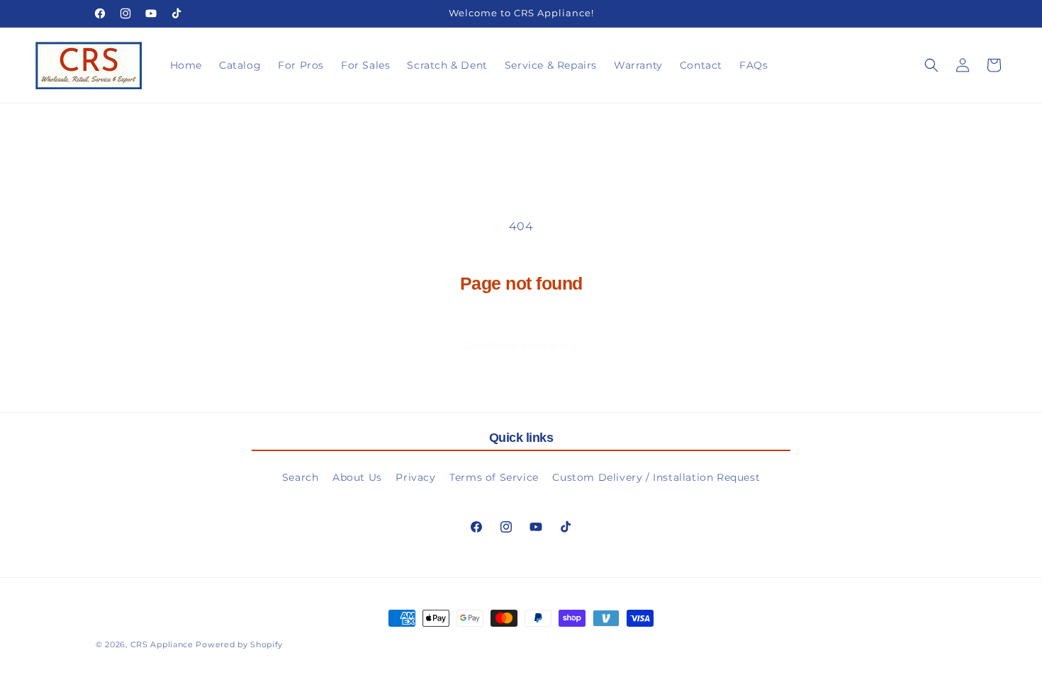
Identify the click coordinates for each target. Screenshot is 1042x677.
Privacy (415, 477)
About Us (357, 477)
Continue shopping (521, 345)
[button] (931, 65)
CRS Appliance (162, 644)
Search (300, 477)
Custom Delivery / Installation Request (656, 477)
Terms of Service (494, 477)
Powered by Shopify (239, 644)
